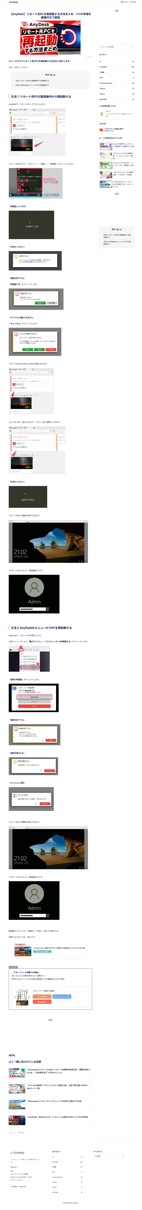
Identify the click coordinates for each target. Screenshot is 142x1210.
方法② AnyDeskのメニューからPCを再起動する (32, 85)
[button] (132, 47)
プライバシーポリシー (17, 1180)
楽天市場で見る (42, 1002)
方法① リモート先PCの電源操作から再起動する (32, 80)
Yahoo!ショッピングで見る (62, 996)
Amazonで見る (42, 996)
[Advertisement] (50, 1036)
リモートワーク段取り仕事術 (43, 991)
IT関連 (13, 1055)
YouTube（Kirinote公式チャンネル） (21, 1177)
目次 (47, 74)
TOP (11, 1171)
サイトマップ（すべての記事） (19, 1174)
